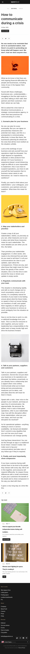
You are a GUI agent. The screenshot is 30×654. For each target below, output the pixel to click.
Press (2, 613)
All (8, 8)
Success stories (5, 625)
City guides (4, 632)
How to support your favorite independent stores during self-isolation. (12, 529)
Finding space (5, 595)
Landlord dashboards (6, 597)
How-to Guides (5, 30)
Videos (21, 8)
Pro (2, 599)
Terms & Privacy (21, 647)
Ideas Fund (4, 609)
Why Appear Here (6, 590)
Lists (4, 576)
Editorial (14, 8)
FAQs (2, 616)
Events (3, 627)
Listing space (4, 592)
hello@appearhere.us (7, 636)
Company (3, 606)
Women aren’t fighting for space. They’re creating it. (12, 568)
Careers (3, 611)
